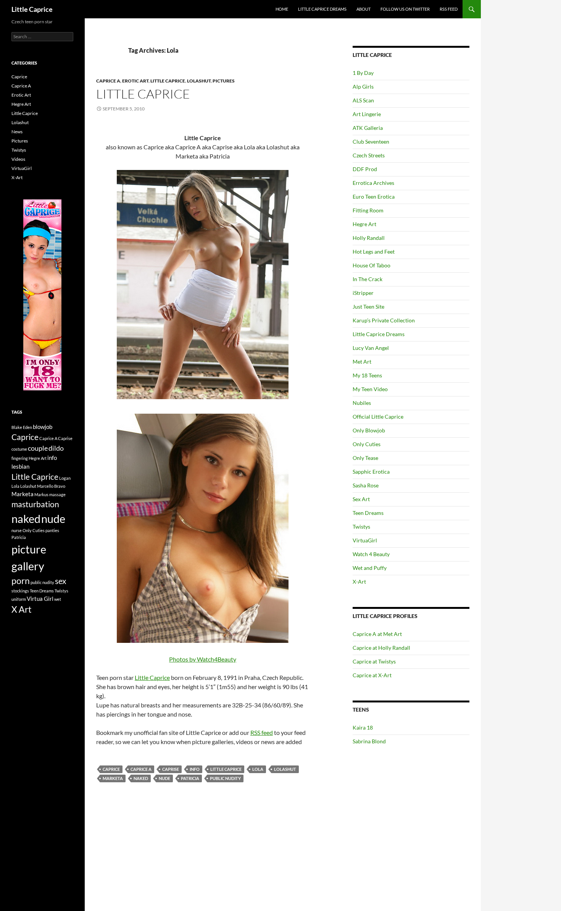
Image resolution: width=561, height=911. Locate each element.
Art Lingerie (367, 114)
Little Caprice (32, 9)
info (195, 769)
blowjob (42, 426)
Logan (65, 478)
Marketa (113, 778)
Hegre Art (364, 224)
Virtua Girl (40, 598)
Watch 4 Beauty (371, 554)
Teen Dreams (368, 513)
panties (52, 530)
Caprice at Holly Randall (381, 647)
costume (19, 449)
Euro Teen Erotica (374, 196)
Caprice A (108, 81)
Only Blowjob (369, 430)
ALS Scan (363, 100)
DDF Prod (365, 169)
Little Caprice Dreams (322, 8)
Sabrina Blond (369, 741)
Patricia (190, 778)
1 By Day (363, 73)
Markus (41, 494)
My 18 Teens (367, 375)
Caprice (111, 769)
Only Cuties (366, 444)
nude (164, 778)
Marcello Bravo (51, 486)
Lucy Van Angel (371, 348)
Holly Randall (369, 238)
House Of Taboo (371, 265)
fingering (19, 458)
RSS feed (261, 732)
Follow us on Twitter (405, 8)
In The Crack (367, 279)
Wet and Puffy (370, 568)
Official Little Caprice (378, 416)
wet (57, 599)
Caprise (170, 769)
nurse (16, 530)
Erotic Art (135, 81)
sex (60, 581)
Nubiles (362, 403)
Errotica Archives (373, 183)
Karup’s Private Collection (384, 320)
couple (38, 448)
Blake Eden (21, 427)
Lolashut (199, 81)
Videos (18, 159)
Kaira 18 (363, 727)
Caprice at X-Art (372, 675)
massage (57, 494)
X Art (21, 609)
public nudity (225, 778)
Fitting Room (368, 210)
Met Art (362, 361)
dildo (56, 448)
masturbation (35, 504)
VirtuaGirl (365, 540)
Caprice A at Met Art (377, 634)
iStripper (363, 293)
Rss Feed (449, 8)
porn (20, 581)
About (363, 8)
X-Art (359, 581)
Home (282, 8)
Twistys (361, 526)
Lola (257, 769)
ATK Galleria (368, 128)
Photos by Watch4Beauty (202, 659)
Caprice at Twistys (374, 661)
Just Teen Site (368, 306)
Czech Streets (369, 155)
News (17, 131)
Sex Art (361, 499)
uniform (18, 599)
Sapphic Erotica (371, 471)
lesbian (20, 466)
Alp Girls (363, 86)
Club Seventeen (371, 141)
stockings (20, 590)
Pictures (224, 81)
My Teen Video (370, 389)
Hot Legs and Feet (374, 251)
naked (141, 778)
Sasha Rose (366, 485)
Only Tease (365, 458)
